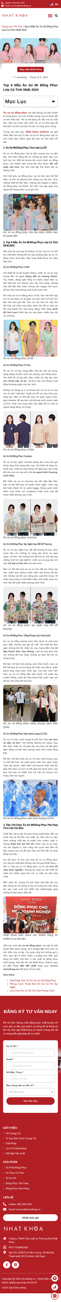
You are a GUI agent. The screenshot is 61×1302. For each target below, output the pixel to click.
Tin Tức (18, 26)
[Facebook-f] (6, 1264)
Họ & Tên (11, 1046)
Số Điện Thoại (14, 1072)
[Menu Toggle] (50, 15)
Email (9, 1059)
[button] (56, 16)
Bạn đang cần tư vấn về (20, 1085)
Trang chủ (7, 26)
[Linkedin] (15, 1264)
